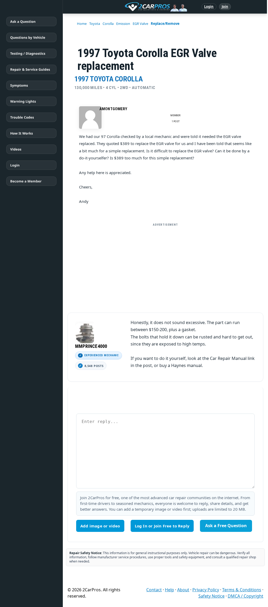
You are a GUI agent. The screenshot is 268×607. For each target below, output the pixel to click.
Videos (15, 149)
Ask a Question (23, 21)
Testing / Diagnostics (27, 53)
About (183, 590)
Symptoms (19, 85)
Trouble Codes (22, 117)
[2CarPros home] (128, 7)
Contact (154, 590)
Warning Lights (23, 101)
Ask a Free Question (226, 525)
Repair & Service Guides (30, 69)
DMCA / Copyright (245, 596)
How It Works (21, 133)
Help (169, 590)
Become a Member (26, 181)
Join (225, 6)
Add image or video (100, 525)
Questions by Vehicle (27, 37)
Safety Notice (211, 596)
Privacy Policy (205, 590)
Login (209, 6)
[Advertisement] (165, 265)
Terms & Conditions (241, 590)
